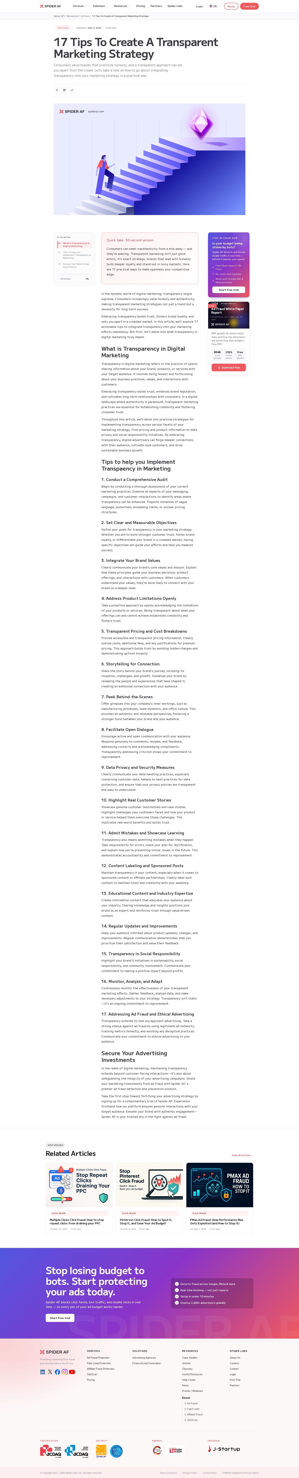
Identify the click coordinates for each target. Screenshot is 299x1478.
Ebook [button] (231, 6)
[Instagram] (65, 1372)
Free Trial (249, 6)
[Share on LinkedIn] (64, 90)
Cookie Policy (210, 1473)
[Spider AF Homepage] (57, 1352)
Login (199, 6)
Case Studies (189, 1357)
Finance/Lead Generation (146, 1363)
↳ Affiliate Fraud (193, 1414)
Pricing (91, 1380)
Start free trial (229, 290)
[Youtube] (72, 1372)
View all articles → (242, 1155)
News (185, 1385)
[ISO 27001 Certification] (101, 1451)
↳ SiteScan (190, 1420)
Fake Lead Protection (99, 1363)
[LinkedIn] (43, 1372)
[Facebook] (57, 1372)
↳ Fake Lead (191, 1409)
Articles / (86, 15)
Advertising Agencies (144, 1357)
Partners (234, 1385)
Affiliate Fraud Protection (100, 1368)
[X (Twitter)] (50, 1372)
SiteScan (92, 1374)
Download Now (231, 367)
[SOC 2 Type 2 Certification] (116, 1451)
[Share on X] (57, 90)
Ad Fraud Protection (98, 1357)
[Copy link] (72, 90)
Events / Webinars (192, 1391)
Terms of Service (168, 1473)
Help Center (189, 1380)
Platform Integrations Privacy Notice (241, 1473)
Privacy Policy (190, 1473)
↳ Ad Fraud (190, 1403)
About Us (235, 1357)
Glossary (187, 1368)
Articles (186, 1363)
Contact (234, 1368)
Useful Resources (192, 1374)
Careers (234, 1363)
